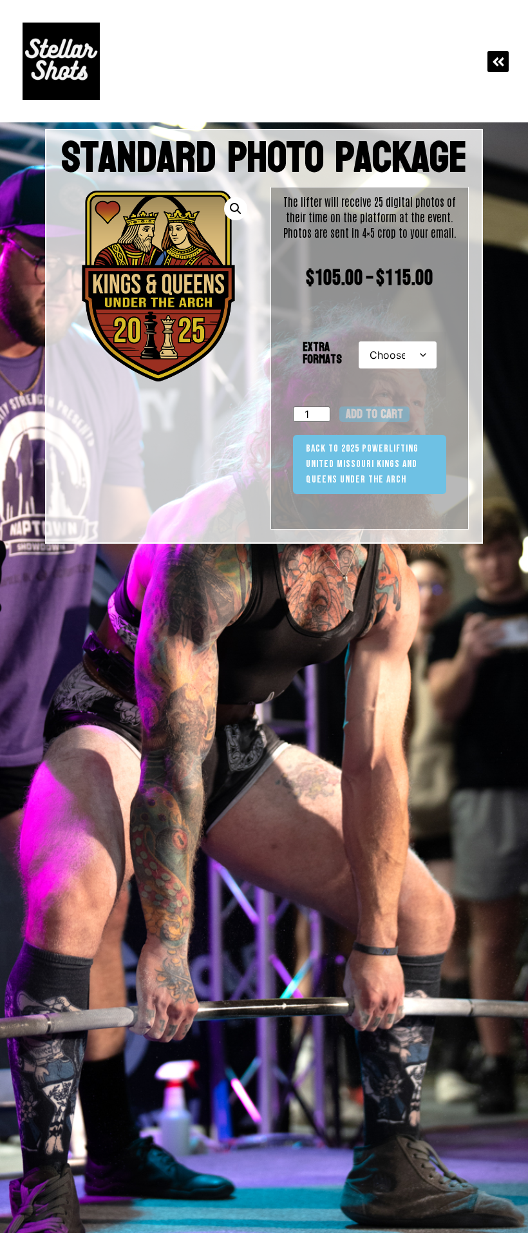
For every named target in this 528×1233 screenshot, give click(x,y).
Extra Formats (322, 353)
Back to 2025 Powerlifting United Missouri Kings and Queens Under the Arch (362, 464)
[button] (498, 61)
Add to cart (374, 414)
